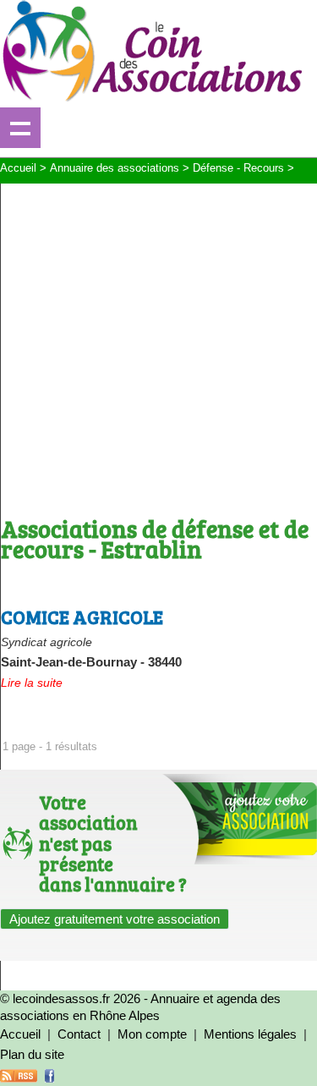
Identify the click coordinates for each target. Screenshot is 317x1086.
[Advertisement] (158, 342)
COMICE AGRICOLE (82, 616)
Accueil (20, 1034)
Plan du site (32, 1054)
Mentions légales (250, 1034)
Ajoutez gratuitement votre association (114, 919)
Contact (79, 1034)
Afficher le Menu (20, 127)
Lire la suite (32, 682)
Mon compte (152, 1034)
